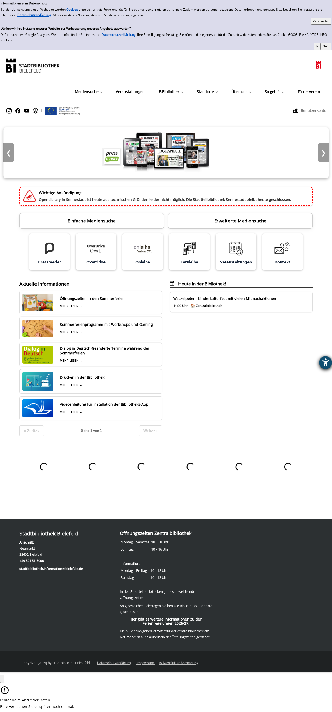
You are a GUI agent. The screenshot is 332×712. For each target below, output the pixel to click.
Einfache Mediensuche (92, 221)
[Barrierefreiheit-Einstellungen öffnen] (325, 362)
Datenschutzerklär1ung (34, 15)
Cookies (72, 9)
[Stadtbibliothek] (32, 64)
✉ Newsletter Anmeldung (178, 662)
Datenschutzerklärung (114, 662)
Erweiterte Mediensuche (240, 221)
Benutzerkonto (313, 110)
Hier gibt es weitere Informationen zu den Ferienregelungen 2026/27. (165, 621)
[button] (88, 92)
